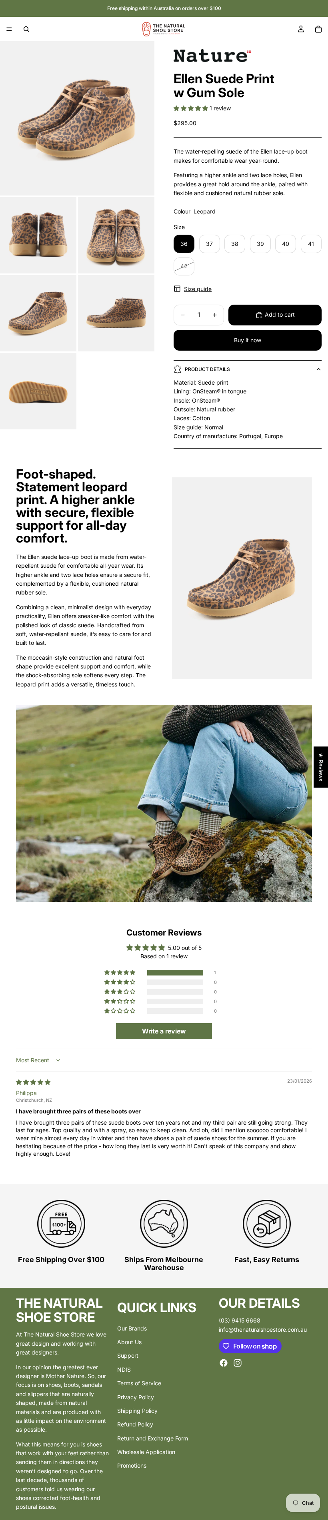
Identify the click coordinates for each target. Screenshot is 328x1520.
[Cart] (318, 29)
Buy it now (247, 340)
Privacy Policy (135, 1397)
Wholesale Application (146, 1451)
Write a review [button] (164, 1031)
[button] (192, 108)
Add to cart (280, 314)
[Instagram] (237, 1363)
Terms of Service (139, 1383)
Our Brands (132, 1328)
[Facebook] (223, 1363)
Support (127, 1355)
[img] (33, 1082)
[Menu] (9, 29)
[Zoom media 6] (38, 391)
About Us (129, 1341)
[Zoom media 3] (116, 235)
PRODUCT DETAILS (207, 369)
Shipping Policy (137, 1410)
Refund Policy (135, 1424)
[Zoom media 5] (116, 313)
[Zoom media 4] (38, 313)
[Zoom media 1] (77, 118)
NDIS (124, 1369)
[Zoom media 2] (38, 235)
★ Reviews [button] (321, 767)
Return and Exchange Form (152, 1438)
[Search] (26, 29)
